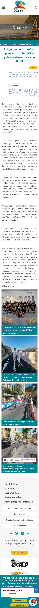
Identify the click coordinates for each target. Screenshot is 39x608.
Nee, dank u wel (19, 605)
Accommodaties (12, 497)
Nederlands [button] (19, 553)
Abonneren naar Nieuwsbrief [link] (20, 508)
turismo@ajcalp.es (10, 220)
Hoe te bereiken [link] (19, 526)
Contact (20, 546)
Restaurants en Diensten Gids (19, 501)
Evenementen (11, 492)
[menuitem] (19, 484)
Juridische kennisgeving (15, 540)
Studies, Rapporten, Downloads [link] (19, 520)
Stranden (9, 488)
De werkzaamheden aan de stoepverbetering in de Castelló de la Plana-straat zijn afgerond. (18, 469)
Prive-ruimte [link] (19, 514)
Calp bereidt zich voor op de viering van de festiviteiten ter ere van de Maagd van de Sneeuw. (19, 330)
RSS (33, 68)
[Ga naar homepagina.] (19, 7)
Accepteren (19, 601)
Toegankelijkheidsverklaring (19, 543)
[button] (35, 7)
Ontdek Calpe (11, 484)
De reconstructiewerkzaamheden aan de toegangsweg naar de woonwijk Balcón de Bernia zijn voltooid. (18, 377)
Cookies (32, 540)
